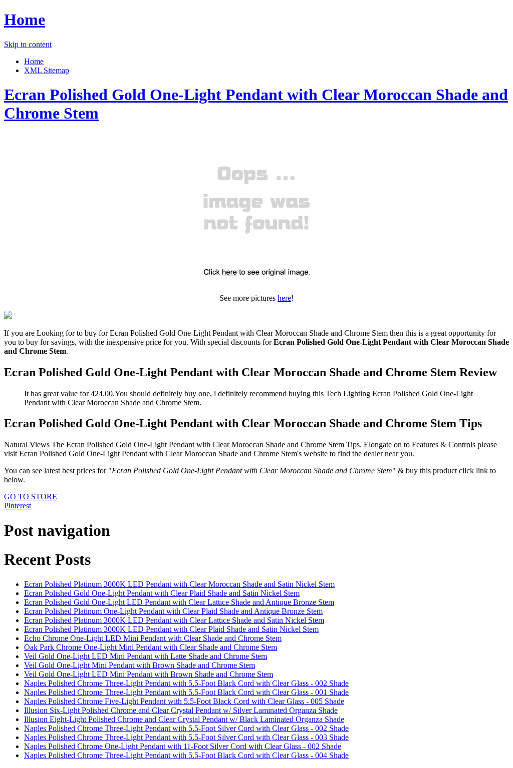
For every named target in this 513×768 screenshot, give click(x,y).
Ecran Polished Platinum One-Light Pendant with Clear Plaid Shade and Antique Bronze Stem (173, 611)
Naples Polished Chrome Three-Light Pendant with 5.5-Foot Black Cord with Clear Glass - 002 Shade (186, 683)
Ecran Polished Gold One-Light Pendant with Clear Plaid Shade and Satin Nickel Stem (162, 593)
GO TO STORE (30, 496)
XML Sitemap (46, 70)
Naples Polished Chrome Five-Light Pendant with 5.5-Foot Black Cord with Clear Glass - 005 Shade (184, 701)
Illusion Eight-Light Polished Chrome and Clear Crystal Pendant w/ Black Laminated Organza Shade (184, 719)
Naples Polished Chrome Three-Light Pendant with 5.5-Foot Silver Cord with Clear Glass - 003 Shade (186, 737)
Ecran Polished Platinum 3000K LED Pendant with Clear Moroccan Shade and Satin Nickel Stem (179, 584)
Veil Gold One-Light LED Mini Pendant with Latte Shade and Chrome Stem (145, 656)
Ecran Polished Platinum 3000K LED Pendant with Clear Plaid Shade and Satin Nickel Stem (171, 629)
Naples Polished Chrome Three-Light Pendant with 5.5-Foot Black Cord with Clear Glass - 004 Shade (186, 755)
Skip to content (28, 44)
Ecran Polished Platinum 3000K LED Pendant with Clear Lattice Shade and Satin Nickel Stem (174, 620)
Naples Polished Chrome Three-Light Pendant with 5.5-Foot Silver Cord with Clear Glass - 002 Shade (186, 728)
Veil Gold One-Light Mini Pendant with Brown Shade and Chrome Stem (139, 665)
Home (24, 20)
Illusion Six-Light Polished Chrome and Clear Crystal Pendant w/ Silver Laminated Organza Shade (181, 710)
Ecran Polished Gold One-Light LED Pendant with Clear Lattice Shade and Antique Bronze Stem (179, 602)
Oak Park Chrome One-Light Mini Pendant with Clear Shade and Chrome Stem (150, 647)
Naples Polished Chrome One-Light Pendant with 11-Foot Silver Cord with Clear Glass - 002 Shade (182, 746)
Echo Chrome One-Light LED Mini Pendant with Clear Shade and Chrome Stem (153, 638)
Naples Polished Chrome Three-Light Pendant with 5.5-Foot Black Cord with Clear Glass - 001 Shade (186, 692)
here (284, 298)
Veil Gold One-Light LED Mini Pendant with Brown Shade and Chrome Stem (148, 674)
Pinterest (17, 505)
